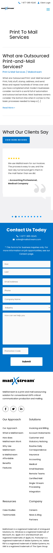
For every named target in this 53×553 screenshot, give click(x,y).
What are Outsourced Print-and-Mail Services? (26, 61)
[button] (12, 216)
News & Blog (35, 514)
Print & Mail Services (14, 72)
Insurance (34, 454)
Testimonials (9, 514)
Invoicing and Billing (38, 428)
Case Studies (9, 510)
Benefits (7, 463)
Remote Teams (37, 473)
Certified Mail (35, 478)
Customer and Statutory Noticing (38, 439)
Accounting (35, 459)
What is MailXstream (13, 432)
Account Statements (39, 432)
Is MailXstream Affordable (10, 456)
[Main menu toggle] (48, 9)
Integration (34, 491)
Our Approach (10, 428)
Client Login (45, 3)
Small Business (36, 468)
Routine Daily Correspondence (37, 448)
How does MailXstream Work (12, 439)
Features (7, 467)
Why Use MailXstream (9, 448)
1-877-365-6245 (29, 3)
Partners (33, 519)
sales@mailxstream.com (28, 239)
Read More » (9, 107)
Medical (33, 464)
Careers (23, 253)
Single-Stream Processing (36, 485)
